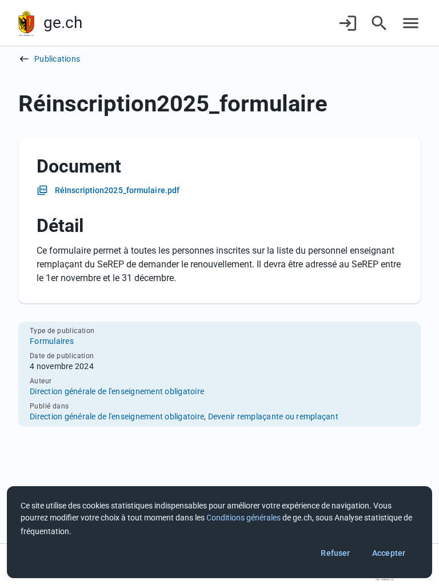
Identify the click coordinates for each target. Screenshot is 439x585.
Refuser (335, 553)
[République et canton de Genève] (26, 23)
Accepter (388, 553)
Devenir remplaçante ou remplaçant (273, 416)
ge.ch (62, 22)
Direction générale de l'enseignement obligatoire (117, 391)
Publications (57, 58)
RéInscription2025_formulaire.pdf (117, 190)
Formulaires (52, 341)
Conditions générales (243, 517)
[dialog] (219, 532)
